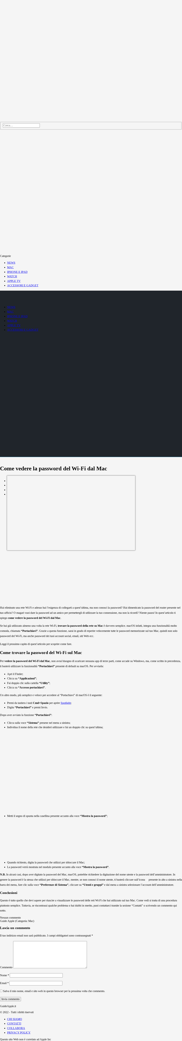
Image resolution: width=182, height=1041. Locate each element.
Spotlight (66, 702)
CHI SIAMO (14, 1019)
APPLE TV (14, 280)
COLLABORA (16, 1028)
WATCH (12, 276)
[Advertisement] (91, 577)
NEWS (11, 262)
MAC (10, 267)
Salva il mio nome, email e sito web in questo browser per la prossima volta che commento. (54, 991)
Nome (4, 975)
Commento (6, 967)
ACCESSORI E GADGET (22, 285)
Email (4, 983)
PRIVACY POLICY (19, 1032)
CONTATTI (14, 1023)
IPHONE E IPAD (17, 271)
